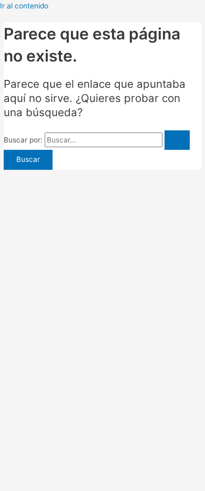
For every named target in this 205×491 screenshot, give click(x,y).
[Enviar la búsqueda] (177, 140)
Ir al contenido (24, 6)
